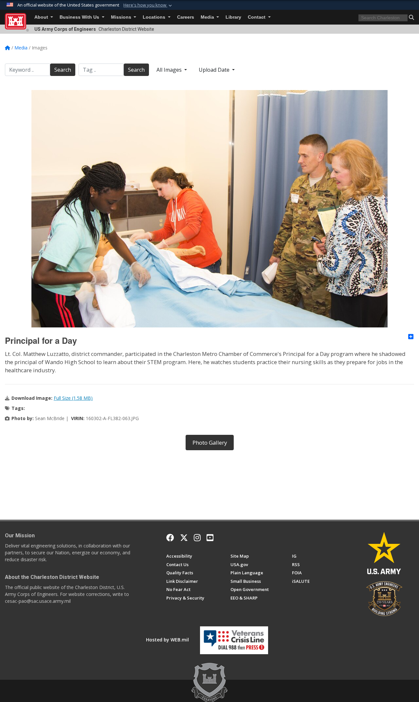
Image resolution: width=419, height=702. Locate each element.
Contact (257, 17)
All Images (169, 69)
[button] (148, 5)
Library (233, 17)
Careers (185, 17)
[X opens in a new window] (184, 538)
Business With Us (80, 17)
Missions (122, 17)
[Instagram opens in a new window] (197, 538)
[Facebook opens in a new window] (170, 538)
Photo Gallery (209, 442)
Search (62, 69)
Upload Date (215, 69)
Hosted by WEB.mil (167, 640)
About (41, 17)
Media (208, 17)
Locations (155, 17)
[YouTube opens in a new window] (210, 538)
